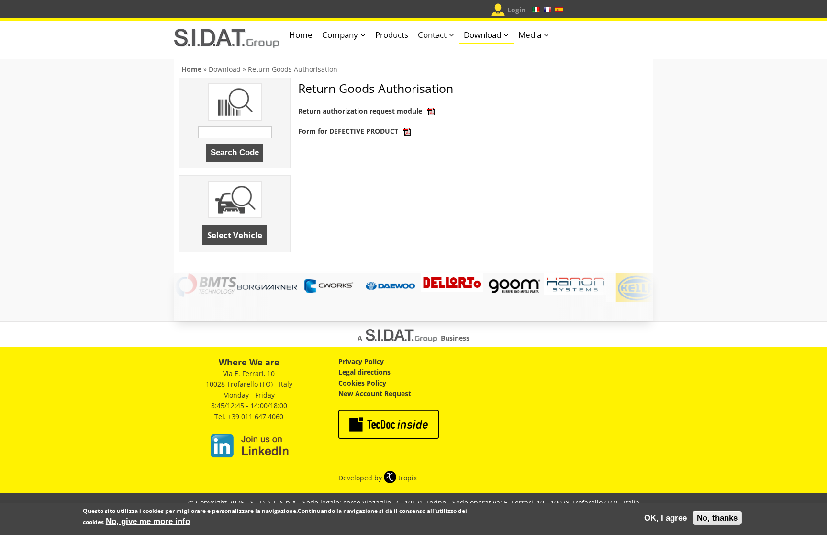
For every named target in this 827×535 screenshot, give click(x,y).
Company (340, 34)
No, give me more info (148, 520)
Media (529, 34)
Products (391, 34)
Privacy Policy (361, 361)
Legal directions (364, 371)
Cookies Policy (362, 382)
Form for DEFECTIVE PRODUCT (349, 131)
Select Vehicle (234, 234)
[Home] (226, 42)
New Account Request (374, 393)
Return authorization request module (361, 110)
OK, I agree (665, 518)
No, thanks (717, 518)
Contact (432, 34)
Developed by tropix (377, 477)
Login (516, 9)
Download (482, 34)
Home (301, 34)
